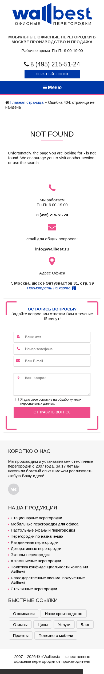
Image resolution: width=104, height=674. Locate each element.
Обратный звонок (52, 74)
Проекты (21, 635)
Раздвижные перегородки (34, 542)
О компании (24, 613)
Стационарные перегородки (36, 518)
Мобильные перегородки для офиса (44, 524)
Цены (43, 624)
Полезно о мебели (56, 635)
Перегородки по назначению (37, 536)
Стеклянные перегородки (34, 589)
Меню (54, 87)
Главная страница (26, 102)
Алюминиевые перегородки (36, 561)
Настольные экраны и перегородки (43, 530)
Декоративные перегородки (36, 548)
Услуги (64, 624)
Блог (85, 624)
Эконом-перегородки (30, 554)
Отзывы (20, 624)
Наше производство (63, 613)
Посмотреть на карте (49, 288)
